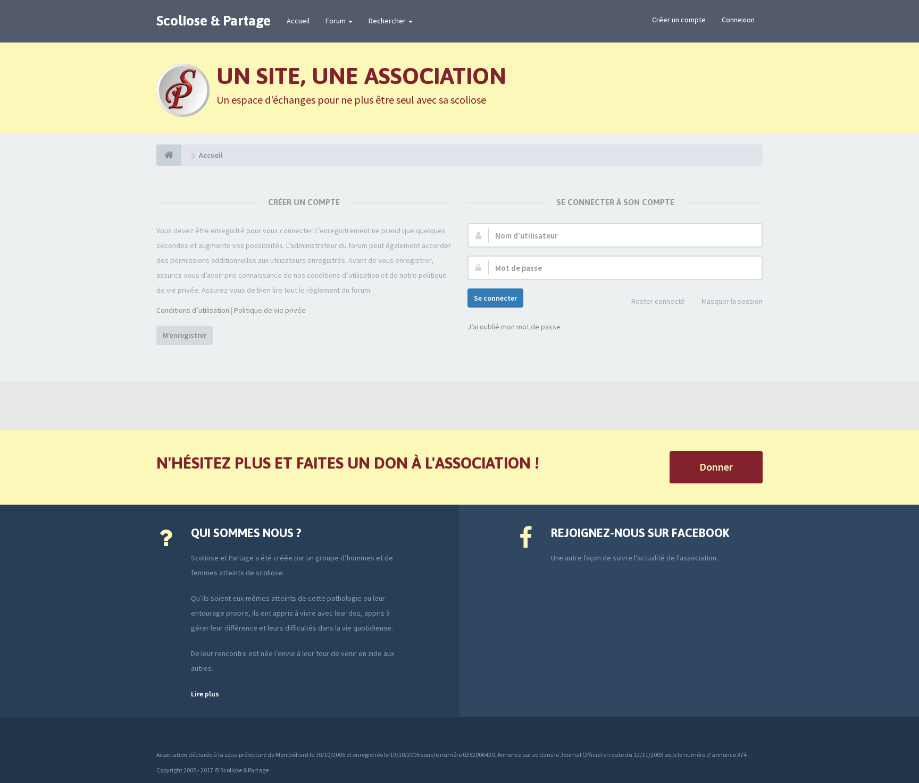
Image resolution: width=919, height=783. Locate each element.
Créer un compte (679, 19)
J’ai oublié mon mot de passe (514, 326)
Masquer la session (732, 301)
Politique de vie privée (270, 310)
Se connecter (495, 298)
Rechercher (388, 20)
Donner (716, 466)
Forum (336, 20)
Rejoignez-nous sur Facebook (640, 533)
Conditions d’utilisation (192, 310)
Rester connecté (658, 301)
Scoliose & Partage (213, 21)
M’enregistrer (184, 335)
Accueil (298, 20)
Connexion (738, 19)
